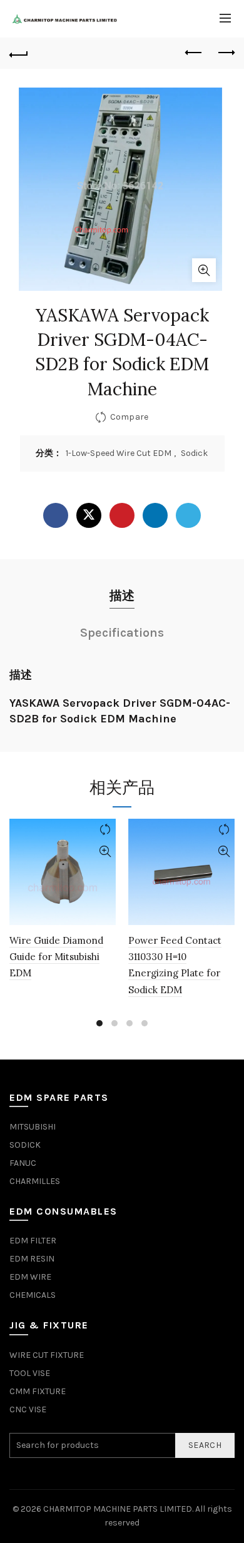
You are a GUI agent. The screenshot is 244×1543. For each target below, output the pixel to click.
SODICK (25, 1145)
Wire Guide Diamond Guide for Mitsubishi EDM (56, 956)
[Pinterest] (122, 515)
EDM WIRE (30, 1277)
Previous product (194, 53)
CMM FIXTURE (37, 1391)
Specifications (122, 632)
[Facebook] (55, 515)
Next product (225, 53)
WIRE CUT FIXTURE (46, 1355)
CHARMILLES (34, 1181)
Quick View (105, 852)
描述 (122, 596)
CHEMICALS (32, 1295)
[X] (88, 515)
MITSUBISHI (32, 1126)
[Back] (18, 53)
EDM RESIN (31, 1258)
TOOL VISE (29, 1373)
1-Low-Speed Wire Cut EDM (118, 453)
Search (204, 1445)
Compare (129, 417)
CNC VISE (27, 1409)
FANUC (22, 1163)
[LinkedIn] (155, 515)
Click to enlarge (204, 270)
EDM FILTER (32, 1240)
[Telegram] (188, 515)
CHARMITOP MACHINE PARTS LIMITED (117, 1509)
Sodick (194, 453)
